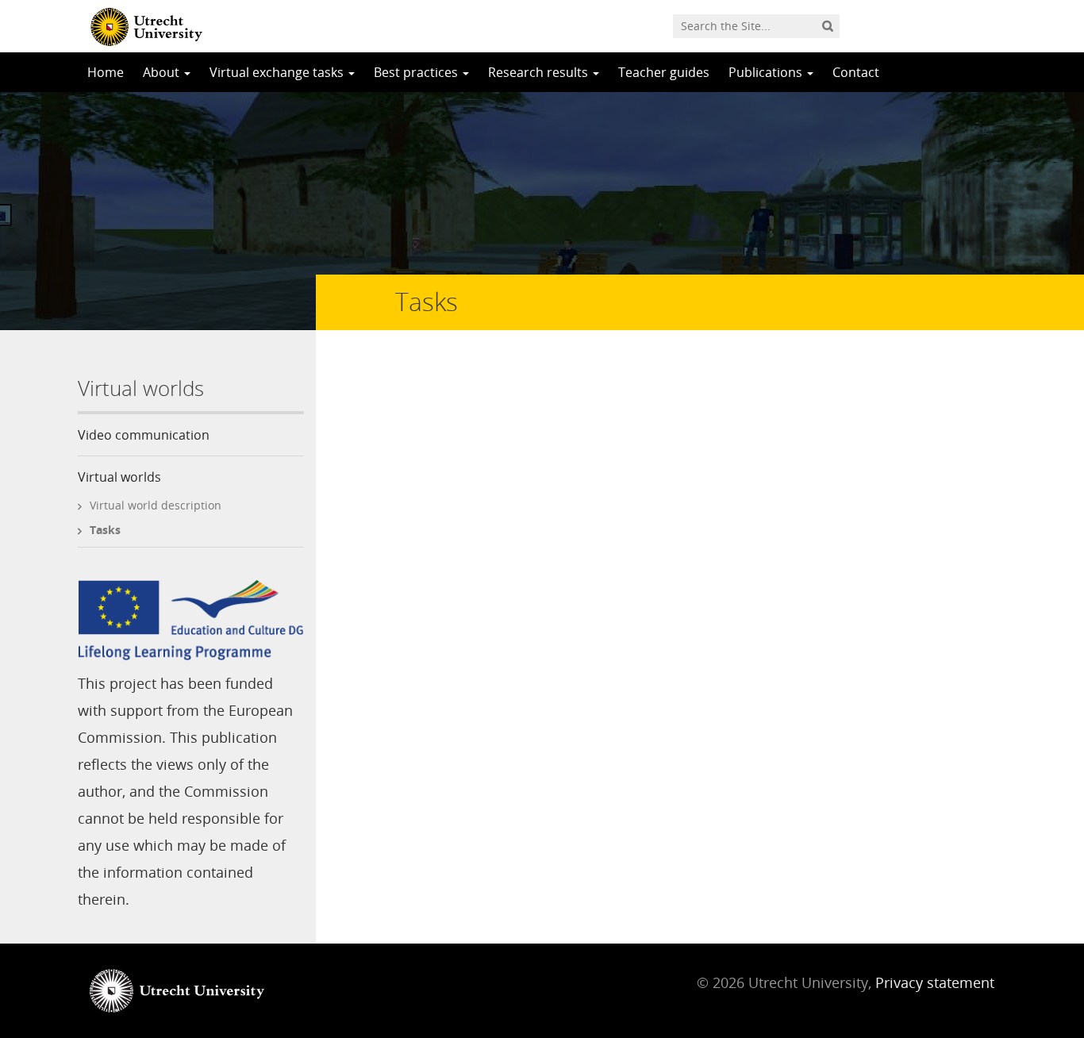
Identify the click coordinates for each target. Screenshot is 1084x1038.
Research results (539, 72)
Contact (855, 72)
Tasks (105, 529)
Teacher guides (663, 72)
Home (105, 72)
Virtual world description (155, 505)
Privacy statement (934, 982)
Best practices (417, 72)
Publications (766, 72)
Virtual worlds (119, 477)
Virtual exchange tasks (278, 72)
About (163, 72)
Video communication (143, 435)
